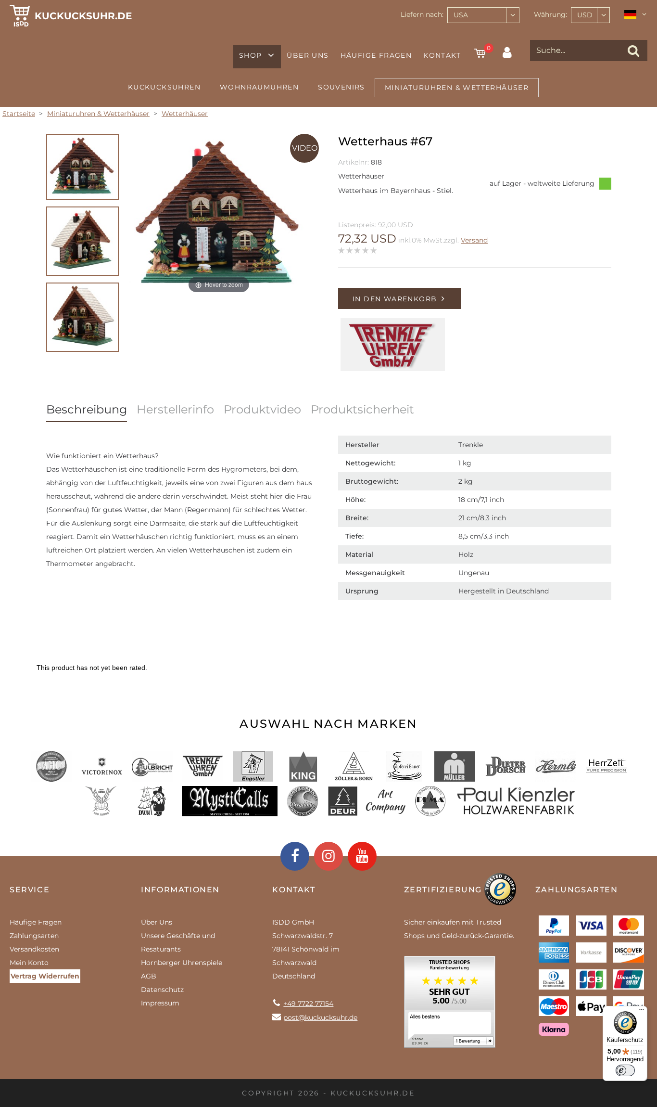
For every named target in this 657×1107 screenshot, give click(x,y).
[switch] (625, 1070)
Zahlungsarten (34, 935)
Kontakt (442, 55)
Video (304, 148)
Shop (250, 55)
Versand (474, 240)
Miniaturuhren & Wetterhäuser (457, 87)
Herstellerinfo (175, 409)
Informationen (180, 889)
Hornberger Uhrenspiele (181, 962)
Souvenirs (341, 87)
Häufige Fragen (376, 55)
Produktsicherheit (362, 409)
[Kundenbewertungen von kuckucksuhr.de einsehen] (449, 1005)
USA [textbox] (461, 15)
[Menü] (641, 1011)
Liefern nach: (422, 14)
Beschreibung (86, 409)
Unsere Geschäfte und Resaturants (178, 942)
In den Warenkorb (395, 299)
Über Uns (307, 55)
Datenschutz (162, 989)
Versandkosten (34, 949)
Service (30, 889)
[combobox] (483, 15)
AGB (148, 976)
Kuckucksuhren (164, 87)
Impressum (160, 1003)
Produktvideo (262, 409)
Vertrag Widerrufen (45, 976)
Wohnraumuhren (259, 87)
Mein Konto (29, 962)
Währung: (550, 14)
